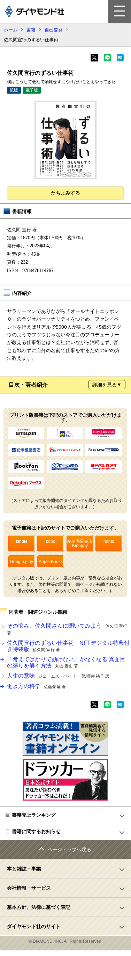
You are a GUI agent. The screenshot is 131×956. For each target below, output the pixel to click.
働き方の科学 (36, 686)
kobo (50, 541)
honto (108, 541)
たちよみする (65, 193)
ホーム (10, 29)
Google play (21, 561)
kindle (22, 541)
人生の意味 (58, 676)
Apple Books (51, 561)
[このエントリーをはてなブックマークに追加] (120, 59)
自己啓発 (54, 29)
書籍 (31, 29)
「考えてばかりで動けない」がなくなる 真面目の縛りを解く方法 (66, 662)
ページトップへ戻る (69, 849)
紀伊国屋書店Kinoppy (79, 543)
